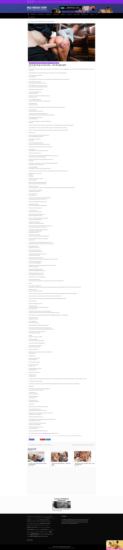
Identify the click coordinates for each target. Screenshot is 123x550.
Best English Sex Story (38, 516)
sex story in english (51, 529)
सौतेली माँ (72, 435)
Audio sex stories (59, 1)
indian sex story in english (41, 527)
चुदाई (50, 531)
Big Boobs (52, 155)
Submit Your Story (65, 1)
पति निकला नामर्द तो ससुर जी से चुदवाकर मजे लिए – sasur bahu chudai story (84, 464)
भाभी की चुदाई (28, 536)
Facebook (32, 439)
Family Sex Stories (34, 21)
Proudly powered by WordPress (54, 547)
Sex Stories (30, 529)
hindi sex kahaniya (44, 435)
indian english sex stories (30, 525)
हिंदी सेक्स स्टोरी (79, 435)
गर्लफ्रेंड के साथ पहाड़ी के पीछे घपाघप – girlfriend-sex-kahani (61, 464)
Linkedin (48, 439)
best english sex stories (31, 516)
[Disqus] (61, 482)
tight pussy (47, 531)
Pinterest (43, 439)
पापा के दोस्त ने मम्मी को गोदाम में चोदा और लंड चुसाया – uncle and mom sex (38, 464)
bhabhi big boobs (45, 516)
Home (29, 21)
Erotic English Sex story (43, 521)
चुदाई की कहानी (34, 534)
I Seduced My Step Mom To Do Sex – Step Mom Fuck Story (83, 444)
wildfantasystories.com (47, 433)
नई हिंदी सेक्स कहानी (69, 435)
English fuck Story (30, 521)
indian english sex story (38, 525)
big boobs (31, 435)
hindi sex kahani (39, 435)
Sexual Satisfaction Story (31, 531)
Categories (50, 1)
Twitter (37, 439)
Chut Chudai (44, 201)
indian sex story (32, 527)
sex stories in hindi (53, 435)
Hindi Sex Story (41, 164)
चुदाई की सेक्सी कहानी (64, 435)
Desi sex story (45, 520)
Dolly (33, 83)
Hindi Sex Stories (34, 1)
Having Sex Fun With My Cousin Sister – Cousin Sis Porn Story (41, 444)
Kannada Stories (45, 1)
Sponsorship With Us (31, 2)
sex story (45, 529)
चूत (46, 534)
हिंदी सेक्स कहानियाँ (76, 435)
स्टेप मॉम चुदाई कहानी (66, 69)
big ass (44, 517)
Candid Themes (72, 547)
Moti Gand (33, 251)
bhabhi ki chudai (29, 517)
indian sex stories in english (45, 525)
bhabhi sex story (39, 517)
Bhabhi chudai (50, 516)
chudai (29, 520)
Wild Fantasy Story (37, 7)
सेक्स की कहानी (33, 536)
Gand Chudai (49, 521)
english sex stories (36, 521)
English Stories (29, 1)
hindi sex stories (45, 523)
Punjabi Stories (40, 1)
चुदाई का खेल (60, 435)
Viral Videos (54, 1)
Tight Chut (59, 107)
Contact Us (69, 1)
